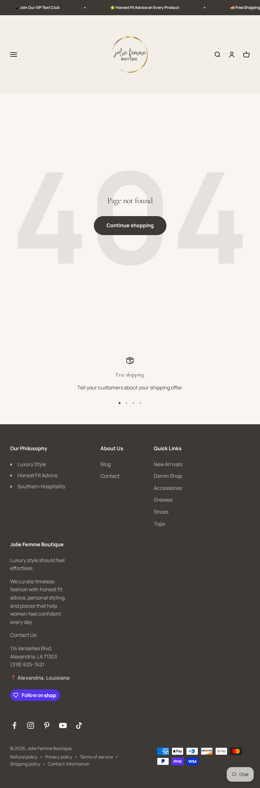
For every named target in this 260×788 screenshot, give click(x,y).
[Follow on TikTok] (79, 725)
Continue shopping (130, 225)
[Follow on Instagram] (30, 725)
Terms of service (96, 757)
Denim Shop (168, 475)
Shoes (161, 511)
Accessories (168, 487)
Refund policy (23, 757)
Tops (159, 523)
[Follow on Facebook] (14, 725)
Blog (106, 464)
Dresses (163, 499)
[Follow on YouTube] (63, 725)
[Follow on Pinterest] (46, 725)
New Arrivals (168, 464)
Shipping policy (25, 764)
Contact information (68, 764)
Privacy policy (58, 757)
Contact (110, 475)
